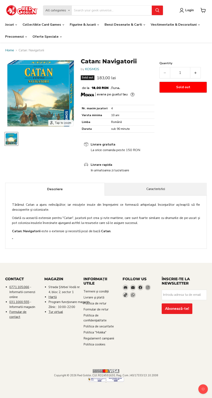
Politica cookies (94, 344)
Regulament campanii (98, 338)
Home (9, 50)
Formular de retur (95, 309)
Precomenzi (15, 36)
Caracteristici (155, 189)
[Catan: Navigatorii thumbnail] (11, 138)
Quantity (165, 63)
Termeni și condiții (96, 291)
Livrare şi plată (93, 297)
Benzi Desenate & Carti (124, 24)
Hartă (52, 297)
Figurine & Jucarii (83, 24)
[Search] (157, 10)
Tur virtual (55, 312)
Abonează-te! (177, 308)
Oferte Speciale (46, 36)
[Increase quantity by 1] (195, 72)
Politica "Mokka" (94, 332)
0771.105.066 (19, 287)
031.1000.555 (19, 302)
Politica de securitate (98, 326)
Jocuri (10, 24)
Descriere (55, 189)
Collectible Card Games (42, 24)
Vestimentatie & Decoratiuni (174, 24)
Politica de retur (94, 303)
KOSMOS (92, 69)
